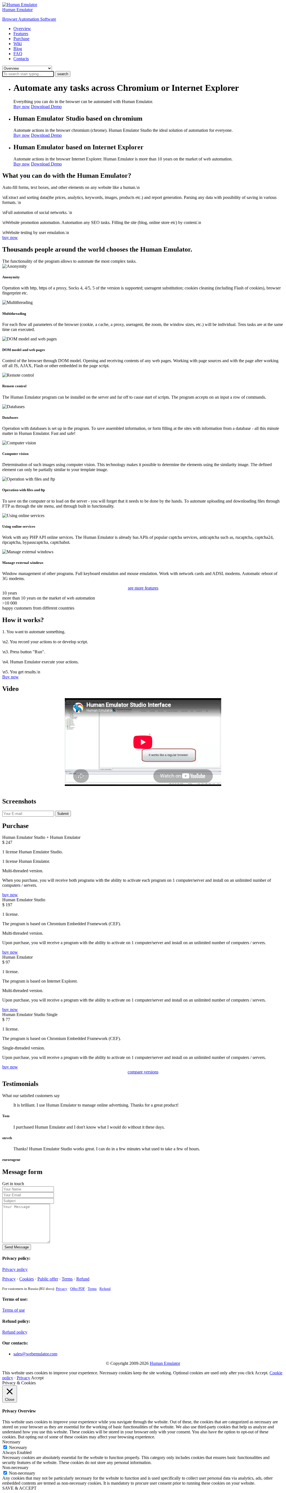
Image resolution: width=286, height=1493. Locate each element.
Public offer (47, 1279)
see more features (143, 588)
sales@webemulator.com (35, 1353)
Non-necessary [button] (15, 1467)
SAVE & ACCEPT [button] (19, 1488)
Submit (63, 814)
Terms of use (13, 1310)
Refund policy (14, 1332)
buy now (10, 237)
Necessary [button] (11, 1442)
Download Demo (46, 106)
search (62, 74)
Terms (67, 1279)
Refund (82, 1279)
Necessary (18, 1447)
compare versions (143, 1072)
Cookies (26, 1279)
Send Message (16, 1247)
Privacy (9, 1279)
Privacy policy (15, 1269)
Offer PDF (77, 1289)
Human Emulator (165, 1363)
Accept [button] (37, 1377)
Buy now (21, 106)
